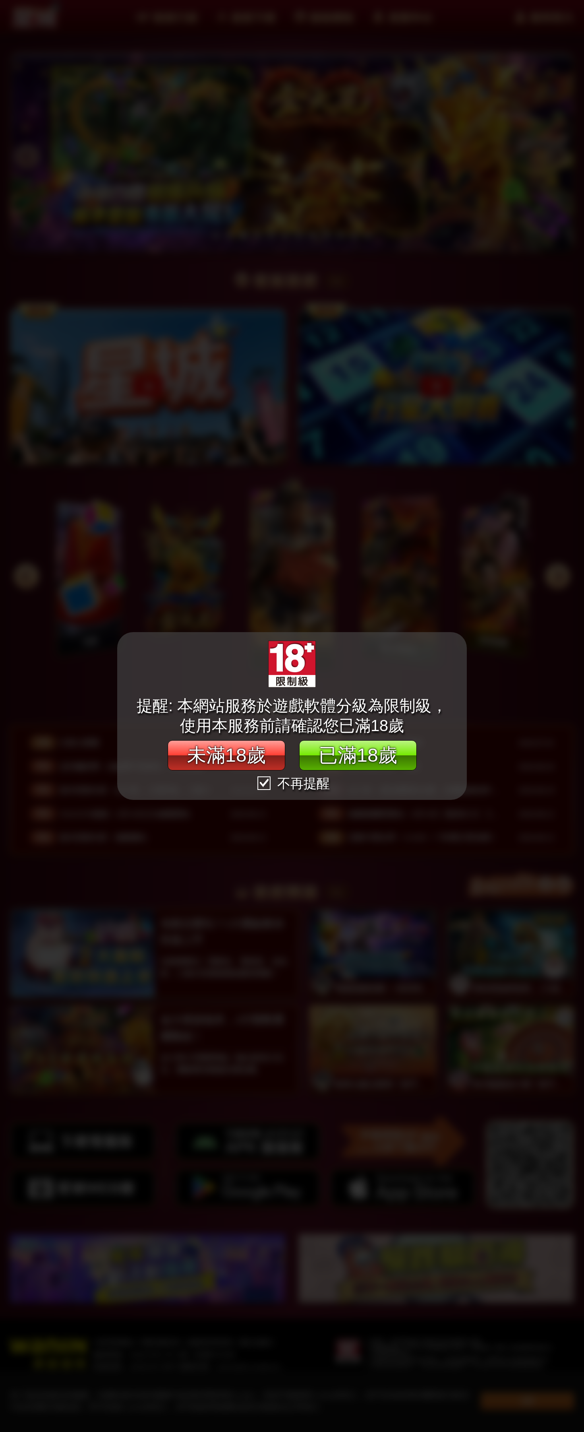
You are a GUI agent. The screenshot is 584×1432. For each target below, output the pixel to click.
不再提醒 (302, 783)
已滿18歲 (358, 755)
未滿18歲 (226, 755)
